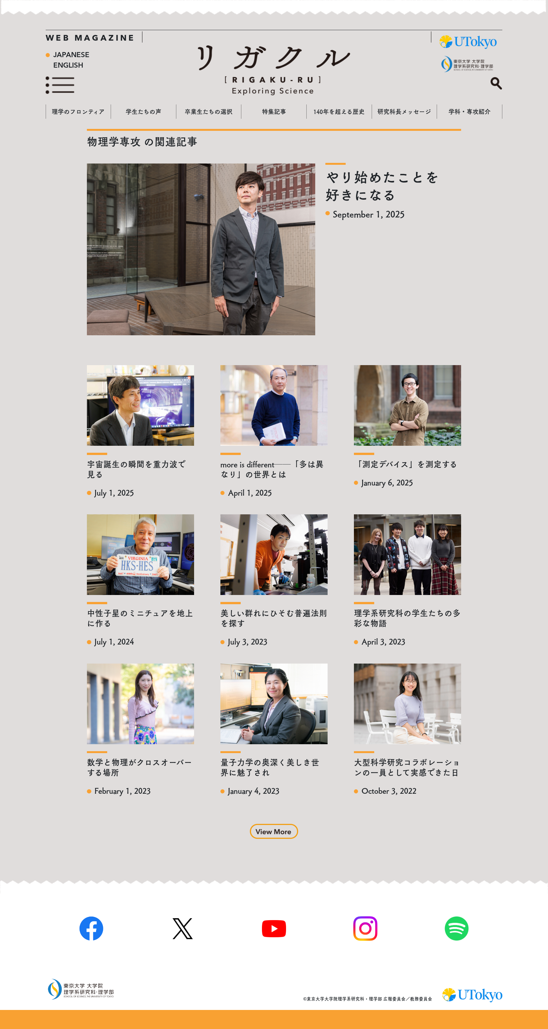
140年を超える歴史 (339, 111)
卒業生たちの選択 (208, 111)
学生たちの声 (143, 111)
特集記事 (274, 111)
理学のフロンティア (78, 111)
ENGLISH (68, 65)
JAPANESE (71, 55)
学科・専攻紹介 (469, 111)
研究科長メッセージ (404, 111)
